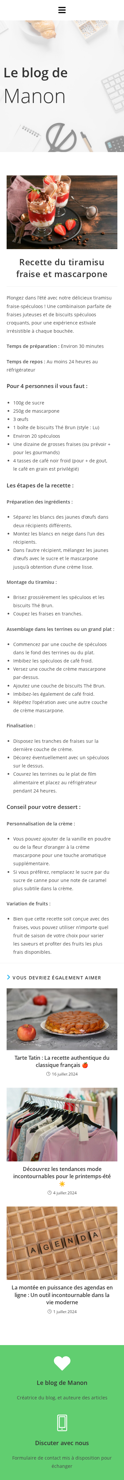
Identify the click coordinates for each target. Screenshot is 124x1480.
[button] (61, 10)
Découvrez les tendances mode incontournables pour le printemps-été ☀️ (62, 1176)
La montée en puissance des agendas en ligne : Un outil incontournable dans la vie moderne (62, 1295)
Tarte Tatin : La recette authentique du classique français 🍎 (62, 1061)
